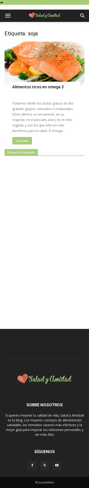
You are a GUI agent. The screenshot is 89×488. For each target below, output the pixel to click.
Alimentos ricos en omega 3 (38, 86)
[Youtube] (56, 465)
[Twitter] (44, 465)
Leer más (22, 140)
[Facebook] (32, 465)
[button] (7, 16)
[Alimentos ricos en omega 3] (44, 64)
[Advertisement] (39, 239)
